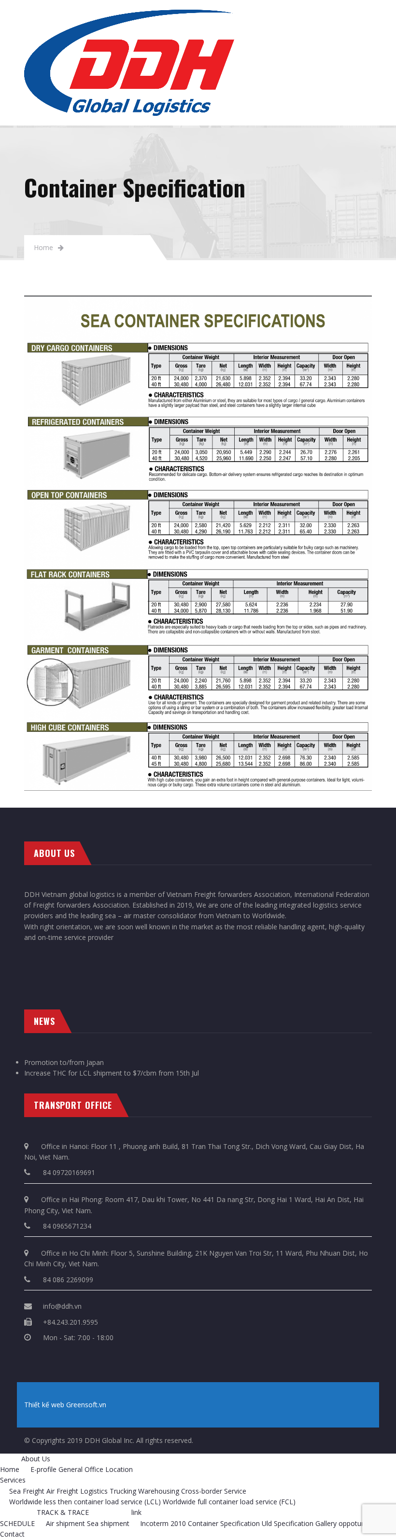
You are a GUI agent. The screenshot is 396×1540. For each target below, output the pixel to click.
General (70, 1469)
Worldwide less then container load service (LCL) (85, 1501)
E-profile (43, 1469)
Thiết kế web (44, 1404)
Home (43, 247)
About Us (35, 1458)
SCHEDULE (17, 1523)
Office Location (109, 1469)
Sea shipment (108, 1523)
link (136, 1512)
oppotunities (358, 1523)
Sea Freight (26, 1491)
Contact (12, 1534)
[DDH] (129, 14)
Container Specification (224, 1523)
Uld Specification (287, 1523)
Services (13, 1479)
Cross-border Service (213, 1491)
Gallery (326, 1523)
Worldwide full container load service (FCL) (229, 1501)
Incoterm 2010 (163, 1523)
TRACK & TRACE (63, 1512)
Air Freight (62, 1491)
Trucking (123, 1491)
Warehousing (158, 1491)
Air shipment (65, 1523)
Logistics (94, 1491)
